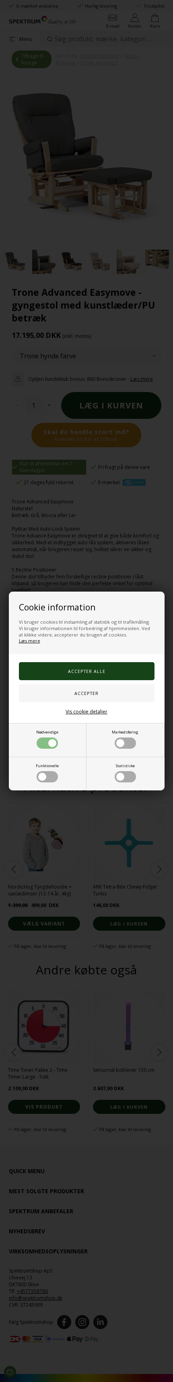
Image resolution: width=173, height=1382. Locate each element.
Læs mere (29, 641)
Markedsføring (125, 732)
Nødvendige (47, 732)
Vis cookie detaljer (86, 711)
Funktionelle (47, 765)
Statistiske (125, 765)
